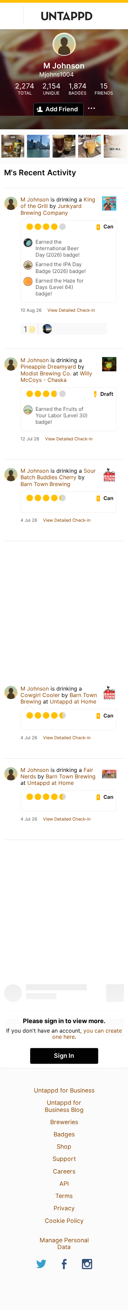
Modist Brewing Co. (45, 373)
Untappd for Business (64, 1090)
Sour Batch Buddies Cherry (58, 474)
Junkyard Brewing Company (51, 209)
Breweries (64, 1122)
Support (64, 1158)
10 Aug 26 (31, 310)
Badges (64, 1134)
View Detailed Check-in (71, 310)
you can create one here (87, 1033)
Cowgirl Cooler (40, 695)
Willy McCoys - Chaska (56, 376)
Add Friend (61, 109)
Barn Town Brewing (45, 484)
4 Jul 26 (28, 520)
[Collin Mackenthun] (47, 329)
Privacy (64, 1208)
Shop (64, 1146)
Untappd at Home (73, 701)
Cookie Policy (64, 1220)
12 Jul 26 (29, 439)
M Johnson (34, 199)
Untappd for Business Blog (64, 1106)
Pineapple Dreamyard (48, 366)
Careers (64, 1171)
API (64, 1183)
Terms (64, 1195)
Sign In (64, 1055)
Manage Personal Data (64, 1243)
